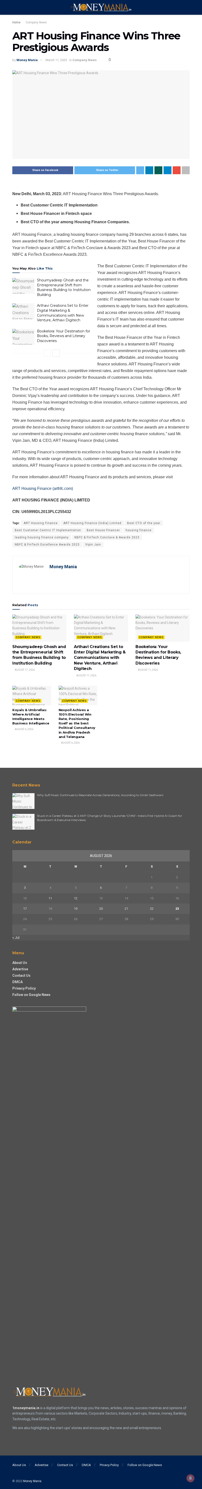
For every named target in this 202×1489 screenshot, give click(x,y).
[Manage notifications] (190, 1478)
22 (151, 908)
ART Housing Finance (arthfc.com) (42, 488)
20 (101, 908)
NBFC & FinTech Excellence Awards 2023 (47, 544)
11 (50, 898)
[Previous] (47, 353)
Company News (36, 22)
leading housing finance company (42, 537)
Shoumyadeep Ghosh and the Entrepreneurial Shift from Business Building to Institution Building (64, 287)
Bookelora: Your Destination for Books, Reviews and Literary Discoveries (63, 336)
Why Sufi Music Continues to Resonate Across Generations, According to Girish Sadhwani (100, 795)
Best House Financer (103, 530)
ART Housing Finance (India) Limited (92, 523)
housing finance (139, 530)
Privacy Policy (24, 988)
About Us (19, 963)
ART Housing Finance (41, 523)
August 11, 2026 (147, 669)
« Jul (15, 938)
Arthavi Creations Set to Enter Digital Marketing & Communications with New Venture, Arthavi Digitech (62, 312)
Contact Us (21, 975)
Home (16, 22)
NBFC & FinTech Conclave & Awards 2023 (106, 537)
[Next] (56, 353)
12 (75, 898)
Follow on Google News (31, 995)
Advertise (20, 969)
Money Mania (27, 60)
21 (126, 908)
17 (25, 908)
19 (75, 908)
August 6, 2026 (23, 729)
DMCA (17, 982)
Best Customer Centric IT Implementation (48, 530)
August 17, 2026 (24, 669)
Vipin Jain (93, 544)
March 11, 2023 (56, 60)
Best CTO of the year (143, 523)
